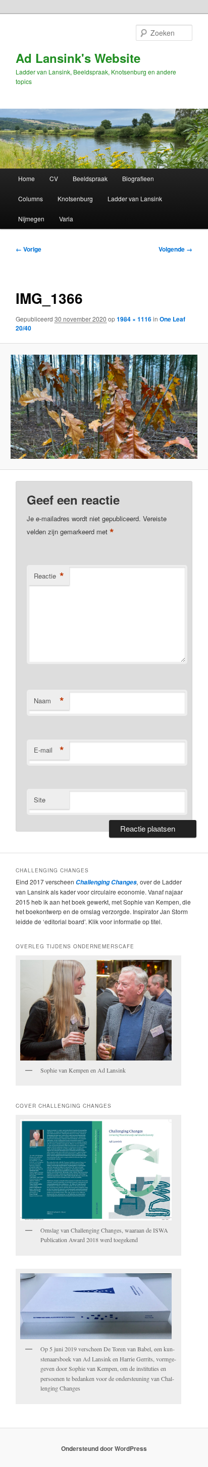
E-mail (49, 750)
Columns (30, 198)
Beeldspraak (90, 178)
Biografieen (138, 178)
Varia (66, 218)
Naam (49, 701)
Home (26, 178)
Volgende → (175, 249)
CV (53, 178)
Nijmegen (31, 218)
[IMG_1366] (104, 407)
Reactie (49, 576)
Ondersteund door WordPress (104, 1448)
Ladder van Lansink (135, 198)
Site (39, 799)
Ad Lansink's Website (78, 57)
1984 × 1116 (134, 318)
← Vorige (28, 249)
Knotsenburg (75, 198)
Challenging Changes (105, 882)
